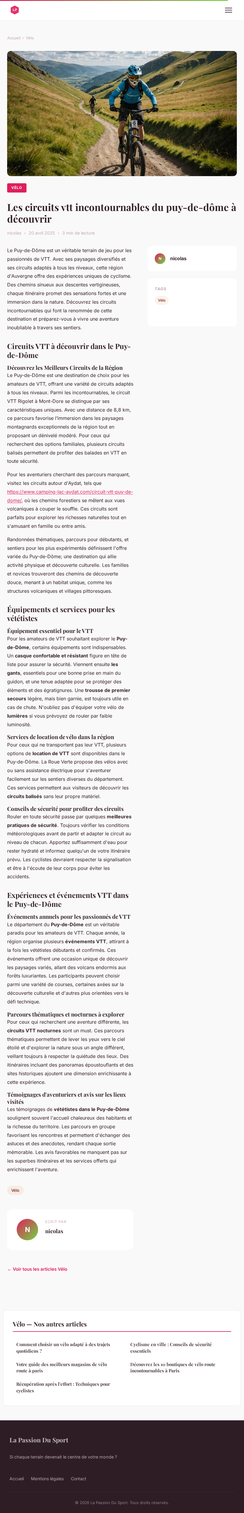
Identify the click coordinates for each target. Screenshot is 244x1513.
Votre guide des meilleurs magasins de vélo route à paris (61, 1367)
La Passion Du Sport (39, 1440)
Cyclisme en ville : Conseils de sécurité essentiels (171, 1347)
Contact (78, 1478)
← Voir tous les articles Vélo (37, 1269)
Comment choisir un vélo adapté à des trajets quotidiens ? (63, 1347)
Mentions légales (47, 1478)
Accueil (14, 37)
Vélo (30, 37)
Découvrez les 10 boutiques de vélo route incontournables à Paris (172, 1367)
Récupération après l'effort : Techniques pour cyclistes (63, 1387)
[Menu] (228, 10)
